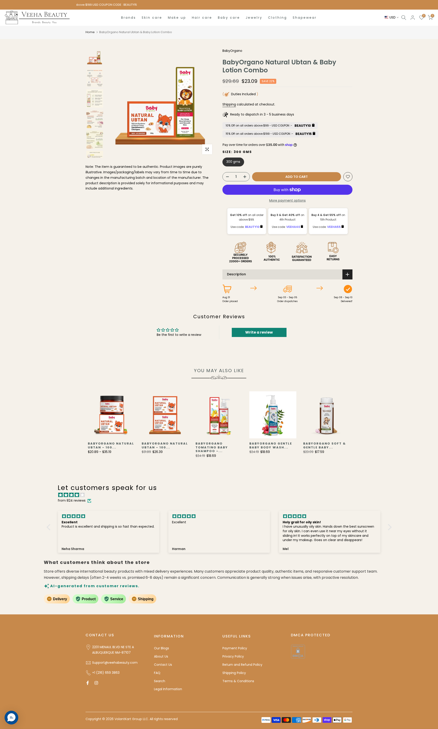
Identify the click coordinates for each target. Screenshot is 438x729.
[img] (221, 495)
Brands (128, 17)
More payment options (287, 200)
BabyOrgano (232, 50)
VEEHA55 (334, 227)
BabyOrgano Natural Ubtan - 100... (111, 445)
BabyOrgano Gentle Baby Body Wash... (270, 445)
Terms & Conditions (238, 681)
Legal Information (168, 689)
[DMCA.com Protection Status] (298, 651)
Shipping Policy (234, 673)
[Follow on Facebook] (88, 683)
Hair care (202, 17)
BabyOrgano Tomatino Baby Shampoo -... (212, 447)
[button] (49, 527)
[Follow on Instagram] (96, 683)
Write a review (259, 332)
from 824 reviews (72, 500)
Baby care (229, 17)
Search (159, 681)
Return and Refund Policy (242, 664)
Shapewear (305, 17)
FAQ (157, 673)
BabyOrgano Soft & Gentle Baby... (324, 445)
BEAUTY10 (252, 227)
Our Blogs (161, 648)
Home (90, 32)
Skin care (152, 17)
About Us (161, 656)
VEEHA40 (293, 227)
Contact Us (163, 664)
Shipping (229, 104)
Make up (177, 17)
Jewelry (254, 17)
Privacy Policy (233, 656)
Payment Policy (234, 648)
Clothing (277, 17)
